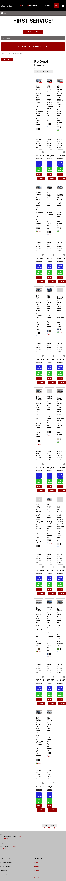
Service (36, 874)
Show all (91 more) (49, 828)
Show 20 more (49, 825)
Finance (36, 870)
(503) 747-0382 (4, 838)
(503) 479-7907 (4, 848)
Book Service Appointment (33, 46)
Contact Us (37, 878)
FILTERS (8, 60)
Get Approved (39, 170)
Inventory (37, 866)
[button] (56, 5)
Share (41, 178)
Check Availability (39, 164)
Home (3, 53)
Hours (19, 836)
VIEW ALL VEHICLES (33, 32)
